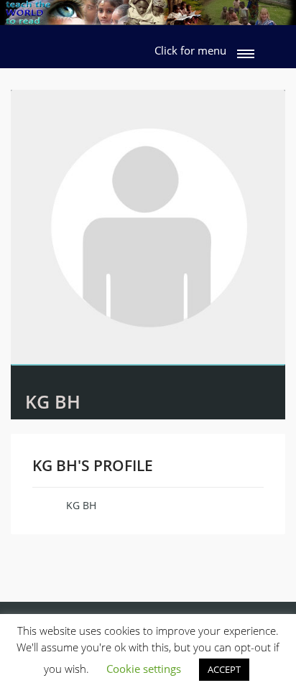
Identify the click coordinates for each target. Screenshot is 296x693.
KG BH (52, 401)
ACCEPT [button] (224, 669)
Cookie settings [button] (143, 668)
